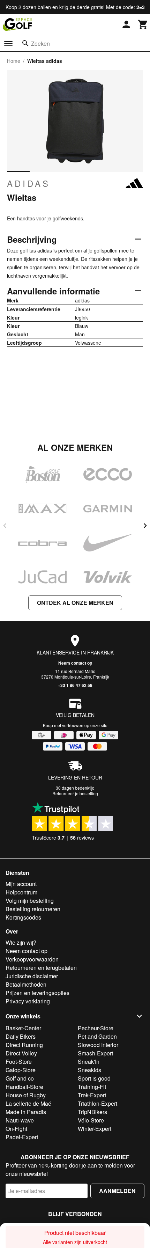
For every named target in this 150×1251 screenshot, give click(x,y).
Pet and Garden (97, 1036)
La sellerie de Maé (28, 1103)
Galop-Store (21, 1070)
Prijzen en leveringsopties (37, 993)
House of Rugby (26, 1095)
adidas (28, 183)
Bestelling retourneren (33, 909)
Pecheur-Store (95, 1028)
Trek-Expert (92, 1095)
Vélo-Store (91, 1120)
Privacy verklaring (28, 1001)
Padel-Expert (22, 1137)
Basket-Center (23, 1028)
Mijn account (21, 884)
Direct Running (24, 1045)
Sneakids (89, 1070)
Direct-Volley (21, 1053)
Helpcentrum (21, 892)
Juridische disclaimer (32, 976)
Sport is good (94, 1078)
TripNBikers (92, 1112)
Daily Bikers (21, 1036)
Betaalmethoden (26, 984)
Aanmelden (117, 1191)
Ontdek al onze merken (75, 603)
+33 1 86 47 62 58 (75, 685)
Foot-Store (19, 1062)
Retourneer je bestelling (75, 793)
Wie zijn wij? (21, 942)
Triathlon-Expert (97, 1103)
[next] (145, 526)
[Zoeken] (25, 43)
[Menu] (8, 43)
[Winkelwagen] (143, 24)
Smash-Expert (95, 1053)
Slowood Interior (98, 1045)
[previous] (5, 526)
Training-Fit (92, 1087)
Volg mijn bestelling (30, 901)
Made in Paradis (26, 1112)
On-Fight (16, 1129)
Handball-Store (24, 1087)
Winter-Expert (94, 1129)
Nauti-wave (20, 1120)
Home (13, 60)
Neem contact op (75, 663)
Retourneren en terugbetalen (41, 968)
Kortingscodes (23, 917)
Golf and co (20, 1078)
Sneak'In (88, 1062)
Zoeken (40, 43)
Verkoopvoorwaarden (32, 959)
